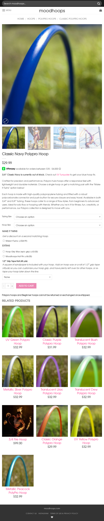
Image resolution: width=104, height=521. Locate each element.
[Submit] (98, 3)
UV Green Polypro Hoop (18, 341)
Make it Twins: (16, 240)
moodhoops (52, 10)
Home (20, 18)
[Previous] (7, 74)
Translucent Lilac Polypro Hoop (52, 391)
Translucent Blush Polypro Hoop (86, 341)
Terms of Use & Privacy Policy (64, 513)
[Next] (96, 74)
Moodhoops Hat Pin (19, 256)
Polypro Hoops (47, 18)
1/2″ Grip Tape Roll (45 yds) (14, 261)
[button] (7, 10)
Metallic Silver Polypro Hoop (17, 391)
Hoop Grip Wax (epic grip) (22, 251)
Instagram (43, 513)
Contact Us (31, 513)
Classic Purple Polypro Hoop (52, 341)
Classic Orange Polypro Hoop (52, 441)
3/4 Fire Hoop (18, 439)
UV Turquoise (62, 174)
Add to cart (26, 285)
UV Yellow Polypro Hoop (86, 441)
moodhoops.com (52, 508)
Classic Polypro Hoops (73, 18)
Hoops (31, 18)
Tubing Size (6, 216)
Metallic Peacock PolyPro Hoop (18, 490)
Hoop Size (6, 225)
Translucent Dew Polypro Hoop (86, 391)
